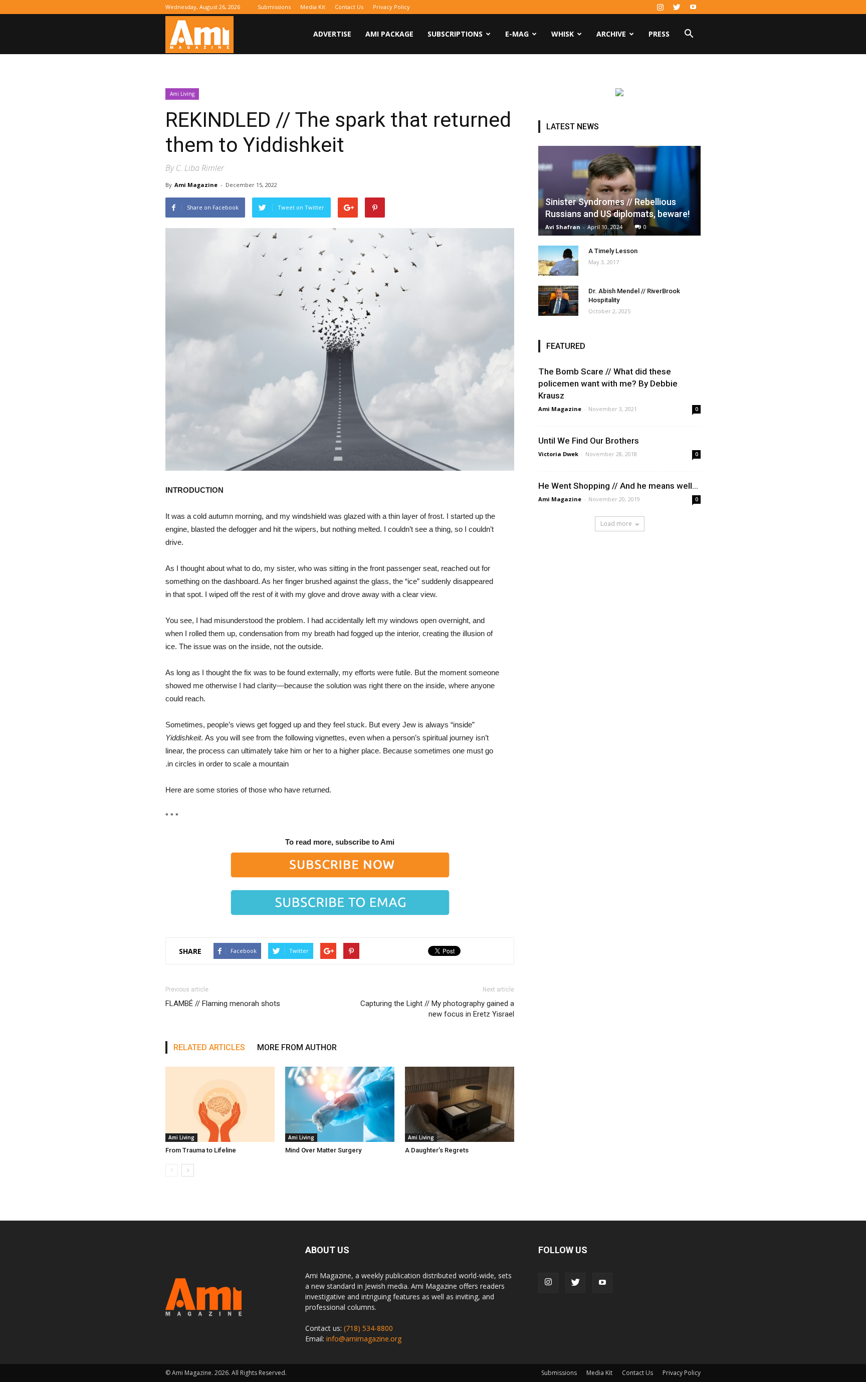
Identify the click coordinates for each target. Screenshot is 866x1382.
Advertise (332, 34)
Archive (611, 34)
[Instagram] (660, 7)
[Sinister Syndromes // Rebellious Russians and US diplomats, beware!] (619, 191)
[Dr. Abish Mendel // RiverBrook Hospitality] (558, 301)
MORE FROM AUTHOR (297, 1047)
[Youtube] (693, 7)
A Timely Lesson (612, 251)
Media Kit (312, 7)
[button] (689, 35)
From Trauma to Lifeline (200, 1150)
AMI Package (389, 34)
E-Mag (517, 34)
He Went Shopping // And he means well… (618, 486)
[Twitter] (676, 7)
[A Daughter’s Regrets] (459, 1104)
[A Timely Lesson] (558, 261)
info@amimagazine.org (363, 1338)
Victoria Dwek (558, 454)
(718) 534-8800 (368, 1328)
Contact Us (349, 7)
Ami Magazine (196, 184)
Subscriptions (455, 34)
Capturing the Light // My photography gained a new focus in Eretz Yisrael (437, 1009)
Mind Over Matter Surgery (323, 1150)
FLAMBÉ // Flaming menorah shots (222, 1003)
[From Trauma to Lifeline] (220, 1104)
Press (659, 34)
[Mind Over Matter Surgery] (339, 1104)
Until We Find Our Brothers (588, 441)
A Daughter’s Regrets (437, 1150)
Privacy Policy (391, 7)
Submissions (274, 7)
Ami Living (182, 93)
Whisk (562, 34)
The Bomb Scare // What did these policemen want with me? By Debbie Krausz (608, 383)
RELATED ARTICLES (209, 1047)
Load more (616, 523)
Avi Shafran (562, 227)
